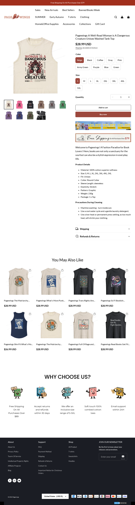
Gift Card (100, 23)
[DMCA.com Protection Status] (120, 503)
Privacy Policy (13, 452)
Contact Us (42, 466)
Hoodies (72, 461)
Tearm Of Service (14, 456)
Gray (110, 60)
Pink (120, 60)
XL (97, 81)
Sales (37, 10)
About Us (11, 447)
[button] (115, 17)
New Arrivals (51, 10)
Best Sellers (68, 10)
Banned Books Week (89, 10)
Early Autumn (57, 17)
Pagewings (16, 497)
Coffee (100, 60)
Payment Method (44, 452)
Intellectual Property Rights (18, 461)
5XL (79, 88)
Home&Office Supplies (47, 23)
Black (89, 60)
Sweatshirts (73, 456)
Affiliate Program (14, 466)
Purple (96, 67)
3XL (114, 81)
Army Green (82, 67)
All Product (73, 447)
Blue (106, 67)
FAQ (40, 447)
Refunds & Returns (45, 461)
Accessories (69, 23)
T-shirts (72, 17)
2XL (105, 81)
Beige (79, 60)
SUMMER (40, 17)
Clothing (84, 17)
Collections (85, 23)
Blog (9, 470)
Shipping (79, 48)
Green (116, 67)
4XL (122, 81)
